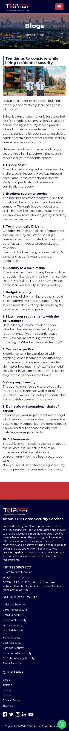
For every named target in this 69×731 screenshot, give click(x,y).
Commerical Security (15, 609)
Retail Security (12, 615)
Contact (8, 695)
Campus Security (13, 648)
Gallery (7, 690)
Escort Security (12, 642)
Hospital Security (13, 630)
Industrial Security (14, 604)
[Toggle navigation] (59, 6)
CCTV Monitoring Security (18, 658)
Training (7, 685)
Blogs (40, 35)
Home (29, 35)
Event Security (12, 663)
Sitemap (8, 705)
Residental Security (15, 620)
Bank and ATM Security (17, 653)
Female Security (13, 625)
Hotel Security (11, 637)
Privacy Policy (11, 700)
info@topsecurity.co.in (16, 577)
